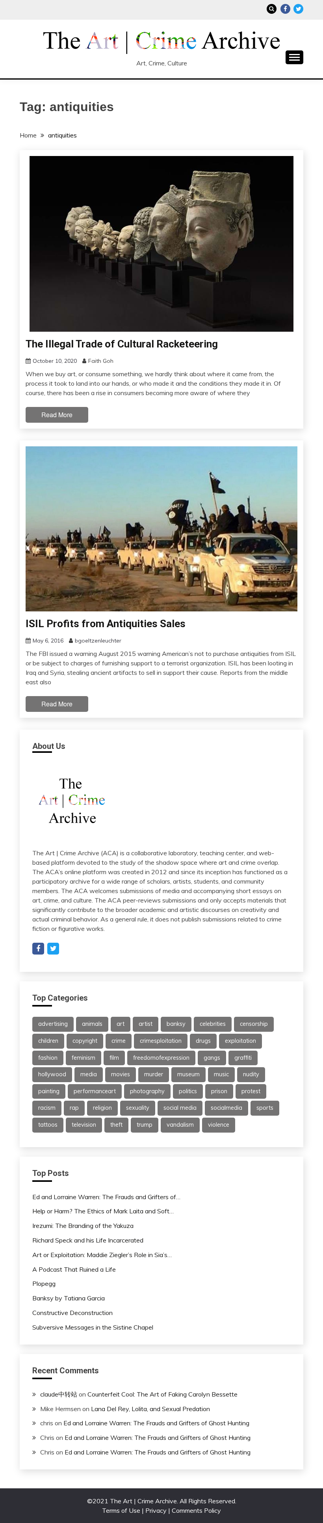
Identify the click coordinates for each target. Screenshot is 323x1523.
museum (188, 1074)
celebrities (213, 1023)
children (48, 1040)
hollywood (52, 1074)
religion (102, 1107)
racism (47, 1107)
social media (180, 1107)
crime (118, 1040)
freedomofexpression (161, 1057)
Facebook (285, 9)
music (221, 1074)
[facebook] (38, 949)
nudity (251, 1074)
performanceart (95, 1091)
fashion (48, 1057)
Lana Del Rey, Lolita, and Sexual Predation (150, 1409)
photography (147, 1091)
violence (218, 1124)
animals (92, 1023)
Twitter (298, 9)
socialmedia (226, 1107)
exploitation (240, 1040)
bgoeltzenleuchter (98, 640)
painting (48, 1091)
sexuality (137, 1107)
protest (250, 1091)
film (114, 1057)
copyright (84, 1040)
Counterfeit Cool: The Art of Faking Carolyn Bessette (162, 1394)
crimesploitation (161, 1040)
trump (144, 1124)
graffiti (243, 1057)
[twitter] (53, 949)
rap (74, 1107)
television (84, 1124)
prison (219, 1091)
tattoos (48, 1124)
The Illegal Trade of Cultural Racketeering (122, 344)
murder (153, 1074)
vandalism (180, 1124)
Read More (56, 414)
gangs (212, 1057)
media (88, 1074)
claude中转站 (58, 1394)
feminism (83, 1057)
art (120, 1023)
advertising (53, 1023)
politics (188, 1091)
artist (145, 1023)
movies (120, 1074)
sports (264, 1107)
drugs (203, 1040)
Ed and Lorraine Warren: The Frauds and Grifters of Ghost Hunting (156, 1423)
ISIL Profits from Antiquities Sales (106, 624)
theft (116, 1124)
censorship (254, 1023)
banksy (176, 1023)
